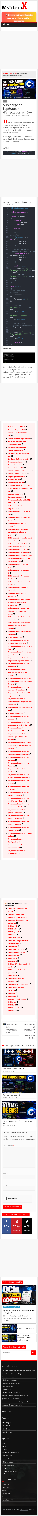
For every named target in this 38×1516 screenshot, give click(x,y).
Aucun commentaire (23, 115)
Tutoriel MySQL (7, 1423)
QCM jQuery (12, 958)
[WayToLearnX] (4, 25)
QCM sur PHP (13, 926)
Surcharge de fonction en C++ (19, 459)
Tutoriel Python (7, 1432)
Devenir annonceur (8, 1465)
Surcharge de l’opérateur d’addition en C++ (29, 1031)
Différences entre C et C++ (17, 547)
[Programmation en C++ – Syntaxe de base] (19, 1102)
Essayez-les (19, 20)
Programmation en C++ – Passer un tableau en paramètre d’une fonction (19, 745)
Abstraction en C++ (15, 465)
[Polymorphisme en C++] (19, 1076)
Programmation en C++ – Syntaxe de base (17, 1122)
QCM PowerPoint (14, 1008)
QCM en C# (12, 996)
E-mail (5, 1185)
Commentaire (8, 1145)
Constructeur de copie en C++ (19, 439)
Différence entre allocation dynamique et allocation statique (18, 532)
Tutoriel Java (6, 1429)
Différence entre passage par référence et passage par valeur (18, 611)
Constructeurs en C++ (16, 497)
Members (5, 1497)
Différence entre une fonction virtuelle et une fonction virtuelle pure (19, 602)
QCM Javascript (13, 955)
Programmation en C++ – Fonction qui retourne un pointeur (17, 672)
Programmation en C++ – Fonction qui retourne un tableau (17, 737)
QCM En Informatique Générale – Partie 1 (18, 1311)
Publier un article (7, 1462)
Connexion (5, 1487)
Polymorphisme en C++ (16, 477)
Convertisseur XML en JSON (11, 1392)
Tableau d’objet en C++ (16, 430)
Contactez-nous (7, 1456)
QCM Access (12, 1011)
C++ (15, 73)
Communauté (6, 1494)
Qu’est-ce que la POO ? (16, 427)
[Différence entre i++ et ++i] (19, 1050)
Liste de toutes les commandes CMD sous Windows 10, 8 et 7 (24, 1338)
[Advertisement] (19, 50)
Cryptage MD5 (6, 1389)
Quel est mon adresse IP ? (10, 1399)
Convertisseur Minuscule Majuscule (13, 1374)
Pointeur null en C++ (15, 713)
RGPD (3, 1474)
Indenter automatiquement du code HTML (15, 1396)
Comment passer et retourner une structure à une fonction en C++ (20, 488)
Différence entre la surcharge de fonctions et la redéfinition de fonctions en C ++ (20, 558)
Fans (6, 1228)
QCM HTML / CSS (14, 938)
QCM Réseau (12, 976)
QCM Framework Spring (16, 952)
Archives (4, 1449)
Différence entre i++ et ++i (18, 544)
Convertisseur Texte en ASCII (11, 1383)
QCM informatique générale (11, 1307)
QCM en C (11, 993)
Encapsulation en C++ (16, 468)
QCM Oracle (12, 961)
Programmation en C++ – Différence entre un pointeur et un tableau (20, 701)
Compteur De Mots (8, 1377)
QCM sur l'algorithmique (17, 999)
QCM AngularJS (13, 932)
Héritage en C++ (14, 479)
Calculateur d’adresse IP (9, 1380)
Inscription (5, 1484)
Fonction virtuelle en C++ (17, 474)
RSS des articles (7, 1468)
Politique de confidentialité (10, 1453)
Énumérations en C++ (16, 482)
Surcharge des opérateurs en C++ (11, 1028)
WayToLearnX (7, 73)
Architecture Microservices (26, 1328)
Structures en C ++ (15, 637)
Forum (4, 1491)
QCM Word (12, 1002)
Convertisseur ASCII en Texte (11, 1386)
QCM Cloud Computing (16, 949)
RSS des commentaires (9, 1471)
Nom (5, 1174)
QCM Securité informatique (18, 984)
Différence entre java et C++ (18, 552)
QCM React (12, 935)
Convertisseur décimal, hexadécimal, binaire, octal (18, 1371)
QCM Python (12, 946)
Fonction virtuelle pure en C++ (19, 471)
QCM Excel (12, 1005)
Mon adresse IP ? (7, 1500)
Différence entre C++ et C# (18, 550)
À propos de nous (7, 1459)
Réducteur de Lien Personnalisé (12, 1405)
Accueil (4, 1443)
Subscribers (17, 1228)
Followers (27, 1228)
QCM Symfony (13, 929)
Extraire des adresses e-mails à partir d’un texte (17, 1402)
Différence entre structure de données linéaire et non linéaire (19, 625)
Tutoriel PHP (6, 1426)
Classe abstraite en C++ (16, 462)
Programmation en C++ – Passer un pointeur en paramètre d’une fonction (20, 681)
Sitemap (4, 1446)
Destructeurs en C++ (15, 494)
